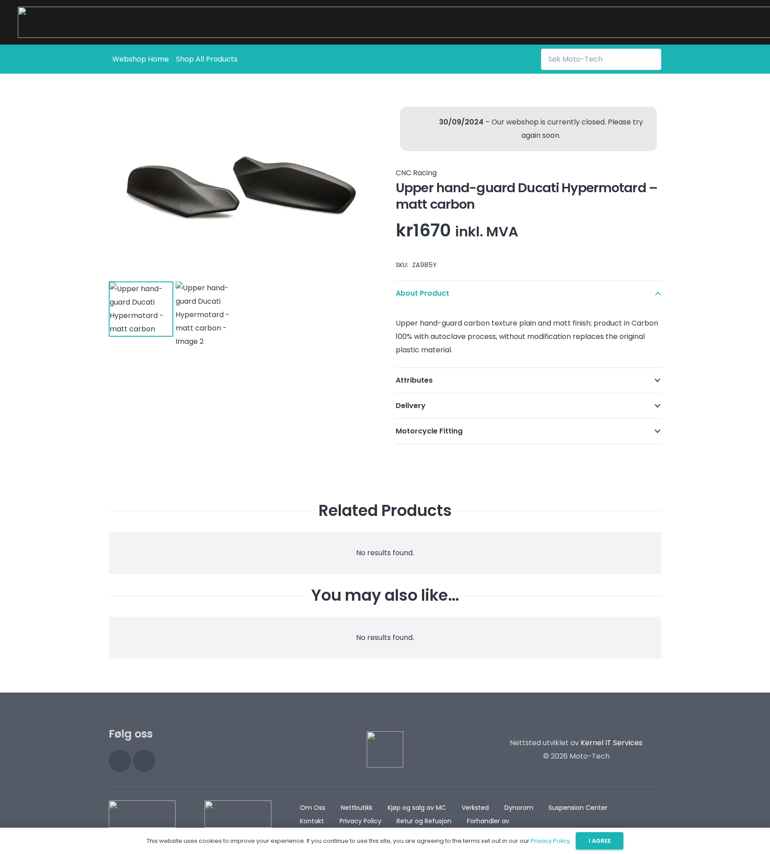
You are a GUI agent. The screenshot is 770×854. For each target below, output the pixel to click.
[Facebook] (144, 761)
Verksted (475, 807)
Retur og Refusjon (424, 821)
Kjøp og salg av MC (417, 807)
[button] (360, 116)
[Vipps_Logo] (238, 814)
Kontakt (312, 821)
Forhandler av (488, 821)
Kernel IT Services (612, 743)
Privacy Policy (360, 821)
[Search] (652, 58)
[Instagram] (120, 761)
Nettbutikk (357, 807)
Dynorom (518, 807)
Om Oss (312, 807)
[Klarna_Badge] (142, 814)
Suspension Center (578, 807)
